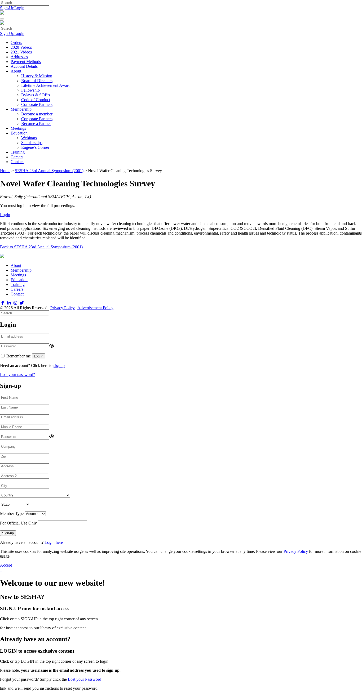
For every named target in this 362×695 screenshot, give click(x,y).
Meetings (18, 128)
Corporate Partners (36, 104)
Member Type (12, 513)
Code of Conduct (35, 99)
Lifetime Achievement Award (45, 85)
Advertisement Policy (95, 308)
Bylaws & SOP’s (35, 95)
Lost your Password (84, 679)
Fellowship (30, 90)
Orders (16, 42)
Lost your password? (17, 374)
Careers (17, 157)
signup (59, 365)
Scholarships (31, 142)
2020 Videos (21, 47)
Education (19, 133)
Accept (6, 565)
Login (19, 8)
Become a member (36, 114)
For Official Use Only (18, 523)
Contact (17, 161)
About (16, 71)
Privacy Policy (62, 308)
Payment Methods (26, 61)
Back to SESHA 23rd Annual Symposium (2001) (41, 247)
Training (18, 152)
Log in (38, 356)
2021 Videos (21, 52)
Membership (21, 109)
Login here (54, 542)
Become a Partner (36, 123)
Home (5, 170)
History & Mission (36, 76)
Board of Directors (36, 80)
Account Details (24, 66)
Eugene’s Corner (35, 147)
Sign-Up (7, 8)
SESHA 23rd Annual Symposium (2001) (49, 170)
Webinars (29, 138)
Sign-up (8, 533)
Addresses (19, 57)
